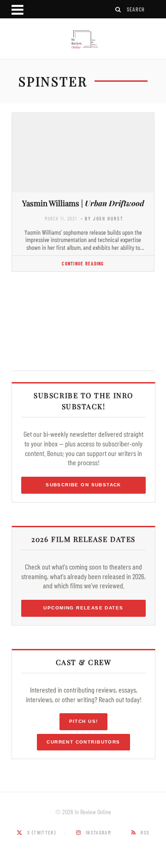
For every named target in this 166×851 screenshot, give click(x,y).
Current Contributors (83, 741)
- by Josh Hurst (102, 218)
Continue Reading (83, 263)
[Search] (118, 9)
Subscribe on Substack (83, 484)
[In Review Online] (83, 40)
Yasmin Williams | (83, 203)
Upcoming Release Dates (83, 607)
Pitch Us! (83, 721)
